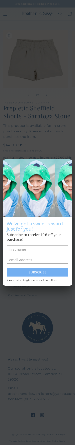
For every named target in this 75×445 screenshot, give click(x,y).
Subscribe (38, 272)
